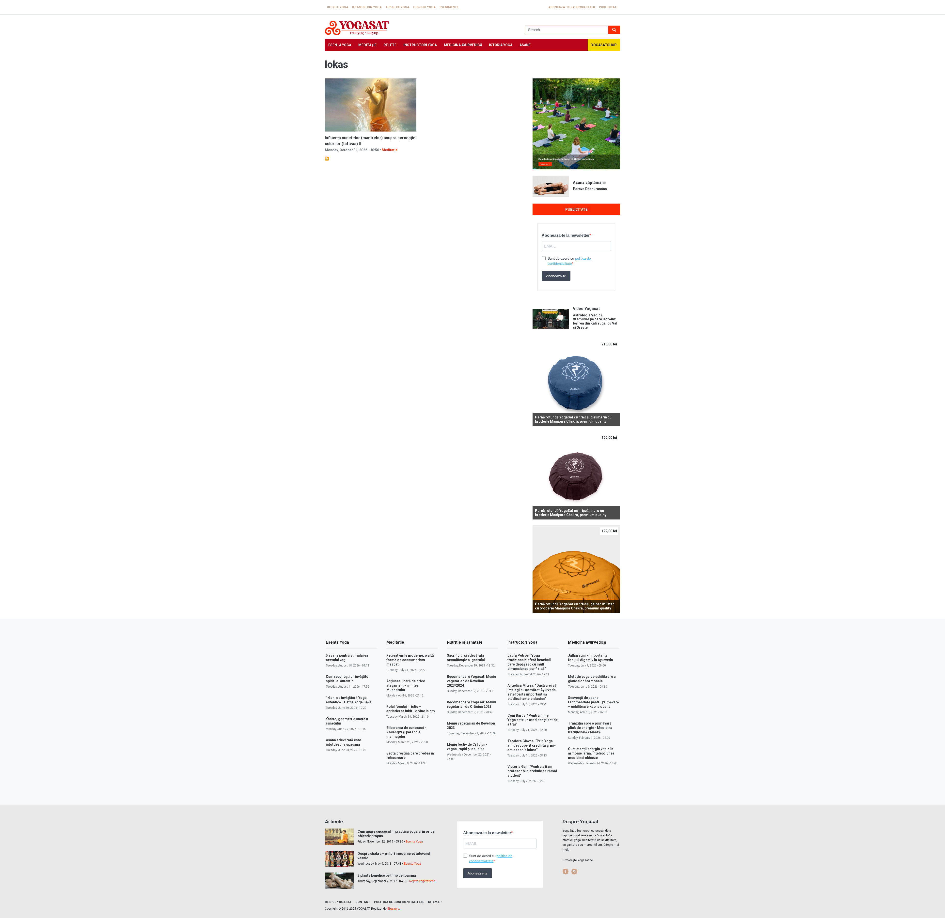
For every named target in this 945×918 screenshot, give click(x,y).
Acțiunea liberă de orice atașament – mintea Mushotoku (405, 685)
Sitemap (434, 902)
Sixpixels (393, 908)
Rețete (390, 45)
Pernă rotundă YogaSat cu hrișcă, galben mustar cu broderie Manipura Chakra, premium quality (574, 606)
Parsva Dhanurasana (590, 189)
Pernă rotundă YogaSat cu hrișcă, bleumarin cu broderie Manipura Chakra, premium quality (573, 419)
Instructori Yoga (420, 45)
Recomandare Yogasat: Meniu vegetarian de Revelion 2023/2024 (471, 681)
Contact (362, 902)
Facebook (565, 871)
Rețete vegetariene (422, 881)
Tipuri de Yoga (397, 7)
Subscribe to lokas (327, 159)
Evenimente (449, 7)
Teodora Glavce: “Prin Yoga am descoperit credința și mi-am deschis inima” (531, 745)
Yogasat (420, 28)
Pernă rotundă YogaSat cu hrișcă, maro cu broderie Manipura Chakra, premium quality (570, 513)
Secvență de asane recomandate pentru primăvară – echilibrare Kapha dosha (593, 702)
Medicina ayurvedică (463, 45)
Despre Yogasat (338, 902)
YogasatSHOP (604, 45)
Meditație (367, 45)
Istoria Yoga (500, 45)
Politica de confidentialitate (399, 902)
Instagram (574, 871)
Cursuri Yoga (424, 7)
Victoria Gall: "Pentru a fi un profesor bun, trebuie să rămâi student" (532, 771)
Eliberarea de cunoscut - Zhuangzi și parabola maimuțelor (406, 732)
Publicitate (608, 7)
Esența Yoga (339, 45)
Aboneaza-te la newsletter (571, 7)
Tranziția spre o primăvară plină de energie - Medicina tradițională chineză (590, 727)
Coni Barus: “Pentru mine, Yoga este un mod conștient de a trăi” (532, 719)
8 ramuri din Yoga (367, 7)
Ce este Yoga (337, 7)
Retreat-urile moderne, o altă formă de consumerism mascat (410, 659)
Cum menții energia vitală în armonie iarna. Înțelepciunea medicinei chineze (591, 753)
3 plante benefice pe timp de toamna (387, 875)
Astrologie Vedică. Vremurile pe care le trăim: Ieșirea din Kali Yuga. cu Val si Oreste (595, 321)
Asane (525, 45)
